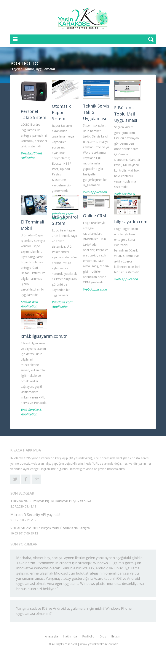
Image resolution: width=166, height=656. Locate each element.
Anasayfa (51, 636)
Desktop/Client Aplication (31, 155)
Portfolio (88, 636)
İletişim (116, 636)
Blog (103, 636)
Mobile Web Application (29, 304)
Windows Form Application (62, 304)
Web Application (95, 192)
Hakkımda (70, 636)
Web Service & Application (31, 412)
